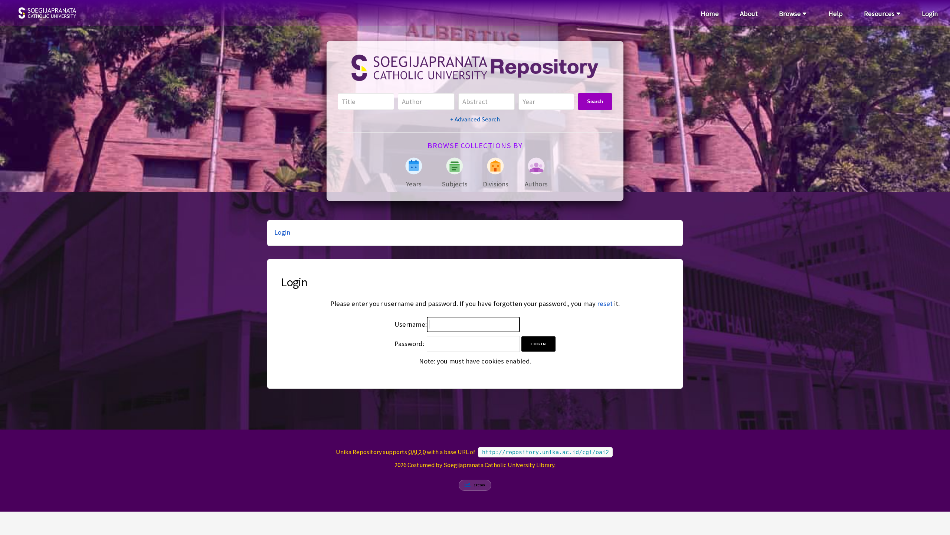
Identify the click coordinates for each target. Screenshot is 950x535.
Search (595, 101)
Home (710, 13)
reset (605, 303)
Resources (880, 13)
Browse (790, 13)
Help (835, 13)
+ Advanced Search (475, 119)
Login (930, 13)
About (749, 13)
